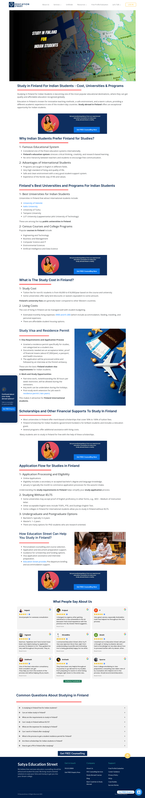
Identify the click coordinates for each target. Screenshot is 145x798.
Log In (131, 5)
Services (57, 5)
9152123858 (69, 768)
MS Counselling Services (95, 772)
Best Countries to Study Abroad (94, 783)
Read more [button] (60, 626)
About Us (45, 5)
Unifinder (69, 5)
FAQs (110, 778)
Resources (81, 5)
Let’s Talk (115, 5)
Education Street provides (35, 561)
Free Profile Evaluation (99, 5)
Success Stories (113, 785)
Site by (121, 794)
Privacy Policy (113, 775)
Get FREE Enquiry (8, 409)
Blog (88, 778)
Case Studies (112, 782)
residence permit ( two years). (37, 393)
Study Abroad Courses (94, 775)
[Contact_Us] (138, 792)
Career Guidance (114, 772)
